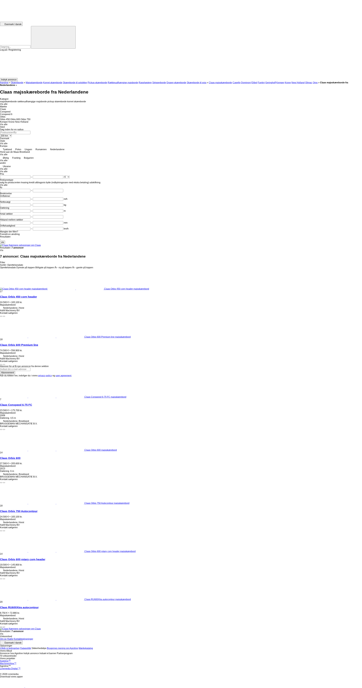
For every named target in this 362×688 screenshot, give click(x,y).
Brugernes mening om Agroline (62, 648)
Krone (288, 82)
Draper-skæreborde (176, 82)
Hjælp (10, 639)
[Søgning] (53, 37)
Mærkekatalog (86, 648)
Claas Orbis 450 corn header (18, 296)
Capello (237, 82)
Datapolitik (25, 648)
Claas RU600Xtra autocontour (19, 607)
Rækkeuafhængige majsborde (123, 82)
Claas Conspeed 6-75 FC (16, 404)
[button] (181, 64)
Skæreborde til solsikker (75, 82)
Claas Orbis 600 (10, 458)
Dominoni (246, 82)
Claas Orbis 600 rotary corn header (22, 559)
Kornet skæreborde (52, 82)
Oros (315, 82)
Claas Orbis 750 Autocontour (18, 511)
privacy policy (45, 375)
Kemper (280, 82)
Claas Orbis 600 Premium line (19, 344)
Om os (3, 639)
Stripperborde (159, 82)
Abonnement (7, 372)
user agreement (63, 375)
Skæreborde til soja (196, 82)
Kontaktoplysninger (23, 639)
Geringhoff (270, 82)
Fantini (261, 82)
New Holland (298, 82)
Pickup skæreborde (97, 82)
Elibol (254, 82)
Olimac (308, 82)
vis (2, 242)
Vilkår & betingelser (10, 648)
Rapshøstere (145, 82)
